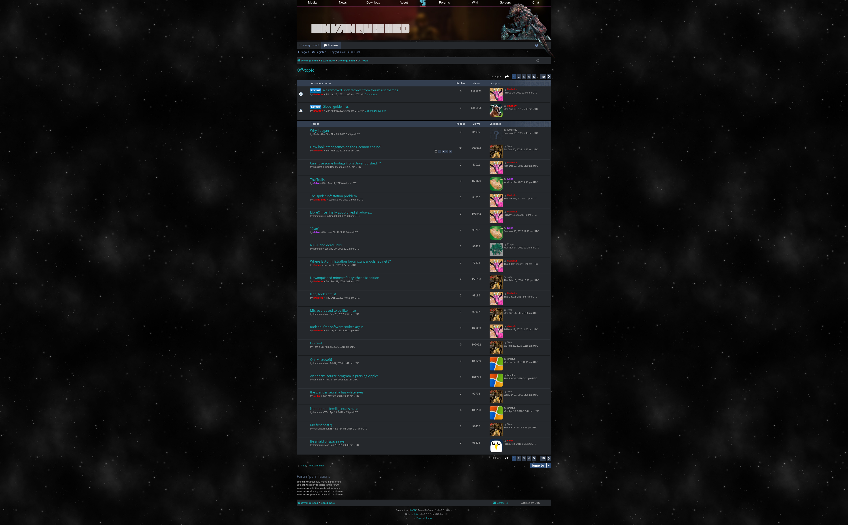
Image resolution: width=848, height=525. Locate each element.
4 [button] (529, 76)
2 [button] (519, 76)
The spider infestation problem (333, 196)
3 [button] (524, 76)
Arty (416, 514)
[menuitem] (536, 45)
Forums (444, 2)
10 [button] (543, 76)
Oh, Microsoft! (321, 359)
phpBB (412, 510)
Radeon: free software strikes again (336, 327)
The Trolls (317, 179)
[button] (506, 76)
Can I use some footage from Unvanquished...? (345, 163)
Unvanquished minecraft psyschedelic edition (344, 277)
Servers (505, 2)
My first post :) (321, 425)
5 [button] (534, 76)
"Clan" (314, 228)
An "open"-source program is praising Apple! (344, 376)
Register (321, 52)
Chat (535, 2)
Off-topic (305, 70)
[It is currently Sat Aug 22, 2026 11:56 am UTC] (537, 60)
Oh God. (316, 343)
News (343, 2)
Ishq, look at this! (323, 294)
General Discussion (375, 110)
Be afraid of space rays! (327, 441)
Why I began (319, 130)
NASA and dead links (326, 245)
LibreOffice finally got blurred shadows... (341, 212)
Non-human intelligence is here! (334, 408)
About (404, 2)
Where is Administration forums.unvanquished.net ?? (350, 261)
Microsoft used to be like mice (333, 310)
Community (371, 94)
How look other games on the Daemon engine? (345, 147)
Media (312, 2)
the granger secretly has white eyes (336, 392)
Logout (305, 52)
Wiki (475, 2)
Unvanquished (309, 45)
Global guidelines (335, 106)
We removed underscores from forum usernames (360, 90)
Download (373, 2)
